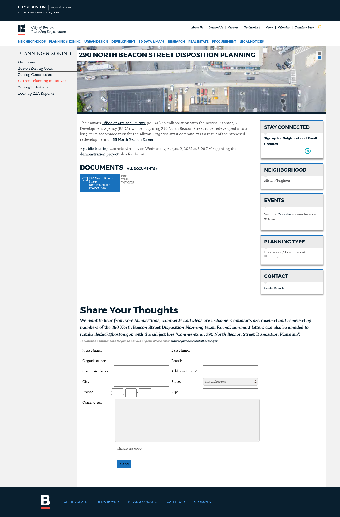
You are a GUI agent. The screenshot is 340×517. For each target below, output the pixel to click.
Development (123, 41)
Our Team (26, 62)
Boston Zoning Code (35, 68)
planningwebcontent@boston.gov (194, 341)
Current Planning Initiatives (42, 81)
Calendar (284, 27)
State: (176, 382)
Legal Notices (252, 41)
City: (86, 382)
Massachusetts (215, 381)
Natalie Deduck (274, 288)
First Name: (92, 350)
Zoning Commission (35, 75)
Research (176, 41)
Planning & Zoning (65, 41)
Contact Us (216, 27)
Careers (233, 27)
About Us (197, 27)
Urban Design (96, 41)
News (269, 27)
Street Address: (95, 371)
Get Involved (252, 27)
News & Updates (143, 502)
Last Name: (180, 350)
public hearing (95, 149)
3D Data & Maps (151, 41)
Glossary (203, 502)
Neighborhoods (32, 41)
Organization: (94, 361)
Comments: (92, 402)
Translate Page (304, 27)
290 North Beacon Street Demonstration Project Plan (101, 183)
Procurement (224, 41)
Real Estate (198, 41)
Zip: (174, 392)
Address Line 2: (184, 371)
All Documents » (142, 168)
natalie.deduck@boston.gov (106, 334)
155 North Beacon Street (132, 140)
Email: (176, 361)
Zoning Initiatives (33, 87)
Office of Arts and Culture (124, 123)
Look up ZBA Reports (36, 93)
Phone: (88, 392)
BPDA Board (108, 502)
